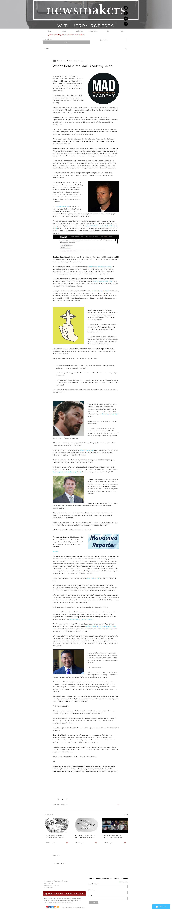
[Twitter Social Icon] (52, 907)
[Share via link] (67, 799)
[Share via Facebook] (54, 799)
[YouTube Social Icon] (47, 907)
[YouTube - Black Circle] (126, 8)
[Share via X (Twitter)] (58, 799)
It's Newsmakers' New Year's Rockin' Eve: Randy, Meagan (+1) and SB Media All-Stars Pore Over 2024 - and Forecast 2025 (114, 836)
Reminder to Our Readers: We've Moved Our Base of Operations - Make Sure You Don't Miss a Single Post (55, 836)
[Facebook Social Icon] (49, 907)
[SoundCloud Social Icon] (55, 907)
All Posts (46, 49)
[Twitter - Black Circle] (126, 18)
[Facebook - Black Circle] (126, 13)
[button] (126, 48)
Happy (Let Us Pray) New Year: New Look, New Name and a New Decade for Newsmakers (85, 836)
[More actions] (118, 61)
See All (126, 814)
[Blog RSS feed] (58, 907)
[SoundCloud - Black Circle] (126, 24)
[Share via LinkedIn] (62, 799)
